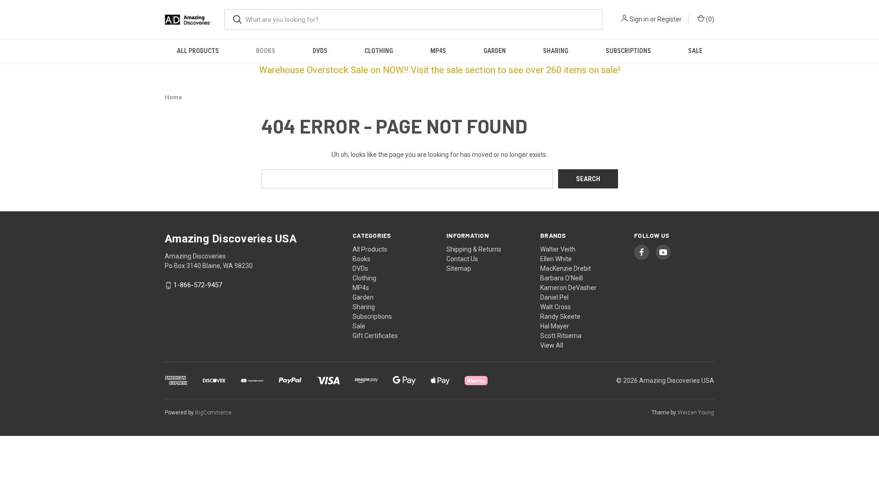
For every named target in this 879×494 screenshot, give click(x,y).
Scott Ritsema (560, 335)
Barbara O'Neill (561, 278)
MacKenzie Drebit (565, 268)
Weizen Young (696, 412)
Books (265, 50)
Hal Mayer (554, 326)
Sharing (555, 50)
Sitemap (458, 268)
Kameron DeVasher (568, 287)
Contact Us (462, 259)
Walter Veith (557, 249)
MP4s (438, 50)
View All (551, 345)
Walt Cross (555, 307)
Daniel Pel (554, 297)
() (709, 19)
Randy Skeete (560, 316)
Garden (494, 50)
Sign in (639, 19)
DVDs (320, 50)
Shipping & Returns (473, 249)
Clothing (378, 50)
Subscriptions (628, 50)
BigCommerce (213, 412)
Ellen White (556, 259)
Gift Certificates (375, 335)
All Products (198, 50)
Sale (695, 50)
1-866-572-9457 (198, 285)
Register (669, 19)
